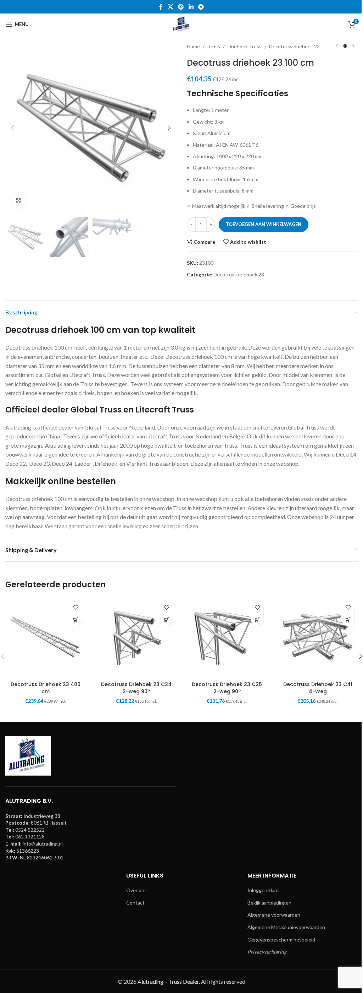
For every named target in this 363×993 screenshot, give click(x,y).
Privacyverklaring (266, 952)
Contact (135, 903)
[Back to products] (345, 46)
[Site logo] (181, 24)
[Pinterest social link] (181, 6)
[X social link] (170, 6)
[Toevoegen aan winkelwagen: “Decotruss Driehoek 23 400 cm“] (75, 620)
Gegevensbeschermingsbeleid (281, 940)
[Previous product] (336, 46)
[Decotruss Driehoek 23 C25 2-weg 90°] (227, 638)
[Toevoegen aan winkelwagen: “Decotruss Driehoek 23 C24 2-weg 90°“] (166, 620)
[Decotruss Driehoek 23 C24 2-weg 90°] (136, 638)
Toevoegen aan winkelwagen (263, 224)
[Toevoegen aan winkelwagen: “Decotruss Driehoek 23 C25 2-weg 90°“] (257, 620)
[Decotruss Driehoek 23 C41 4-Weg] (318, 638)
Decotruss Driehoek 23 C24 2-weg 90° (136, 688)
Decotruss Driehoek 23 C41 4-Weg (317, 688)
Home (193, 46)
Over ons (136, 890)
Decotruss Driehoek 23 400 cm (45, 688)
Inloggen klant (263, 890)
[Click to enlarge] (19, 200)
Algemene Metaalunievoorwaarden (286, 927)
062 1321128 (30, 836)
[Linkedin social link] (191, 6)
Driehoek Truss (245, 46)
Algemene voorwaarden (273, 915)
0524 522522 (30, 830)
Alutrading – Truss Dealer (168, 981)
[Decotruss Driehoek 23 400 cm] (45, 638)
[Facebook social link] (161, 6)
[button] (12, 128)
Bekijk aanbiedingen (269, 903)
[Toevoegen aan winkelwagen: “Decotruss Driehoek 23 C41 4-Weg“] (348, 620)
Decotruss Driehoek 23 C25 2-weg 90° (227, 688)
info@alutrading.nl (43, 844)
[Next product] (353, 46)
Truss (213, 46)
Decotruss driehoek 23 (294, 46)
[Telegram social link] (201, 6)
